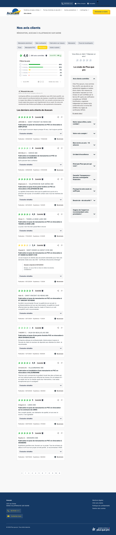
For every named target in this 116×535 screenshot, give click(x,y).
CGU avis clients (97, 503)
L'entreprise (83, 10)
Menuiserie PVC (30, 47)
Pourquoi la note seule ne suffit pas (82, 190)
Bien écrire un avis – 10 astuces (81, 144)
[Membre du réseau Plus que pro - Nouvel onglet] (101, 529)
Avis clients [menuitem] (27, 13)
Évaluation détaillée (26, 133)
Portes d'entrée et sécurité (51, 10)
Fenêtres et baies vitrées (31, 10)
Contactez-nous (16, 516)
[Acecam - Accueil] (13, 11)
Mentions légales (97, 500)
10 (56, 473)
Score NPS (26, 81)
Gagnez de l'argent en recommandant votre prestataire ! (81, 212)
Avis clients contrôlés (81, 79)
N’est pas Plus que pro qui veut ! (82, 165)
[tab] (38, 82)
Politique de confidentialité (101, 505)
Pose (19, 47)
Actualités (92, 3)
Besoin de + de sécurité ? (82, 200)
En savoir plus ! (77, 113)
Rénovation (42, 47)
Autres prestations (70, 10)
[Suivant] (59, 473)
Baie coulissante (41, 43)
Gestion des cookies (98, 508)
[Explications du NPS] (60, 55)
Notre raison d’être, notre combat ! (82, 123)
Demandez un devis (101, 12)
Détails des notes (54, 81)
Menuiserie (71, 43)
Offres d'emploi (81, 3)
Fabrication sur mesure (57, 43)
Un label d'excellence (81, 154)
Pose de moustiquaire (86, 43)
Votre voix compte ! (80, 133)
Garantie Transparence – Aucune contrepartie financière (82, 177)
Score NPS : (54, 55)
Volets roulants (54, 47)
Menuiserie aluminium (25, 43)
